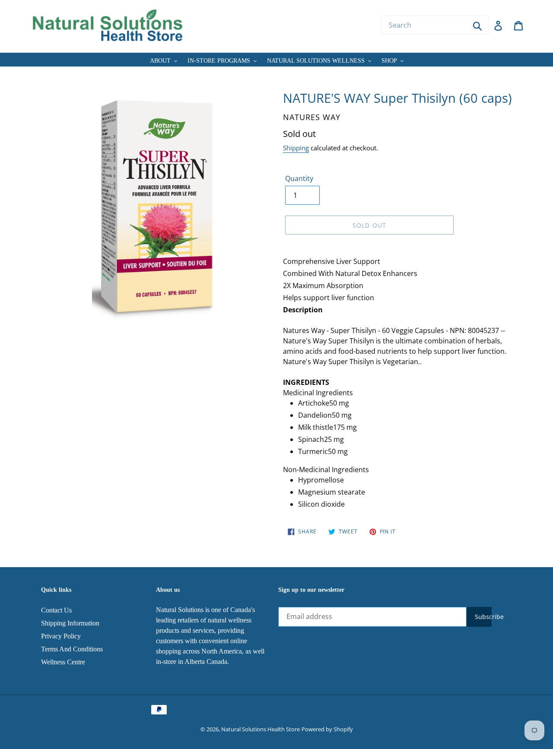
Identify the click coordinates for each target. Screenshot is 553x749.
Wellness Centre (63, 662)
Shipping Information (70, 623)
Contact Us (56, 610)
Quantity (299, 178)
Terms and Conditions (72, 649)
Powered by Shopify (327, 729)
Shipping (296, 147)
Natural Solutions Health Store (260, 729)
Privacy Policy (61, 636)
